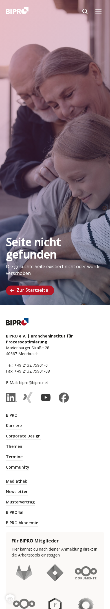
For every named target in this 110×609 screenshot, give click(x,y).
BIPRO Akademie (22, 522)
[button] (10, 599)
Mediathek (16, 481)
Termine (14, 456)
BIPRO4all (15, 512)
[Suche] (85, 11)
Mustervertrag (20, 502)
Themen (14, 446)
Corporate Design (23, 436)
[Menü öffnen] (98, 11)
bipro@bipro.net (33, 382)
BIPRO (11, 415)
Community (17, 467)
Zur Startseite (32, 290)
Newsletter (17, 491)
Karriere (14, 425)
